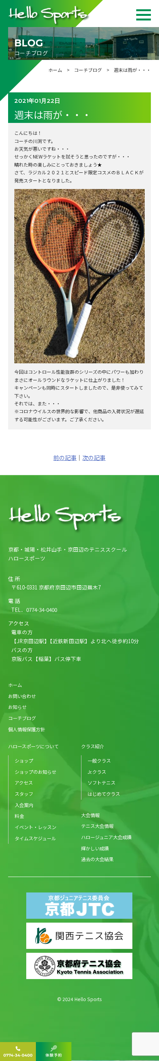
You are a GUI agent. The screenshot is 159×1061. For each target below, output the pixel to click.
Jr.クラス (97, 771)
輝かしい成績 (95, 848)
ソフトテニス (101, 782)
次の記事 (93, 457)
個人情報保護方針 (26, 729)
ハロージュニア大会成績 (106, 837)
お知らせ (17, 706)
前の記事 (64, 457)
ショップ (24, 760)
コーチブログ (88, 69)
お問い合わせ (22, 696)
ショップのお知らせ (35, 771)
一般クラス (99, 760)
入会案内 (24, 805)
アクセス (24, 782)
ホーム (55, 69)
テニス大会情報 (97, 826)
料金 (19, 815)
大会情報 (90, 815)
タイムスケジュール (35, 838)
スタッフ (24, 793)
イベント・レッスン (35, 827)
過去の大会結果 (97, 859)
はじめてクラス (104, 793)
